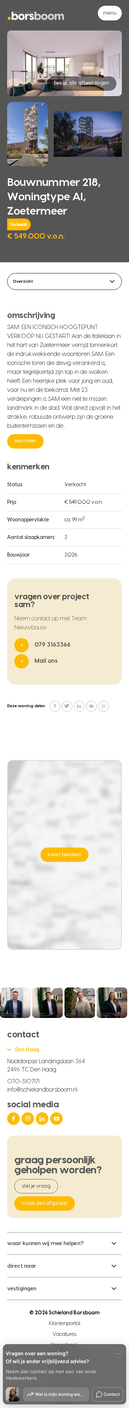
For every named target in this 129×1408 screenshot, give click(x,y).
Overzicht (23, 281)
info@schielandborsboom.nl (42, 1090)
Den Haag (27, 1049)
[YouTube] (57, 1118)
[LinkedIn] (43, 1118)
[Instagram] (29, 1118)
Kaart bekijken (64, 854)
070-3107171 (23, 1081)
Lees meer (25, 440)
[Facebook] (14, 1118)
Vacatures (64, 1334)
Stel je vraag (36, 1186)
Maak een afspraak (45, 1203)
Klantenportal (65, 1323)
